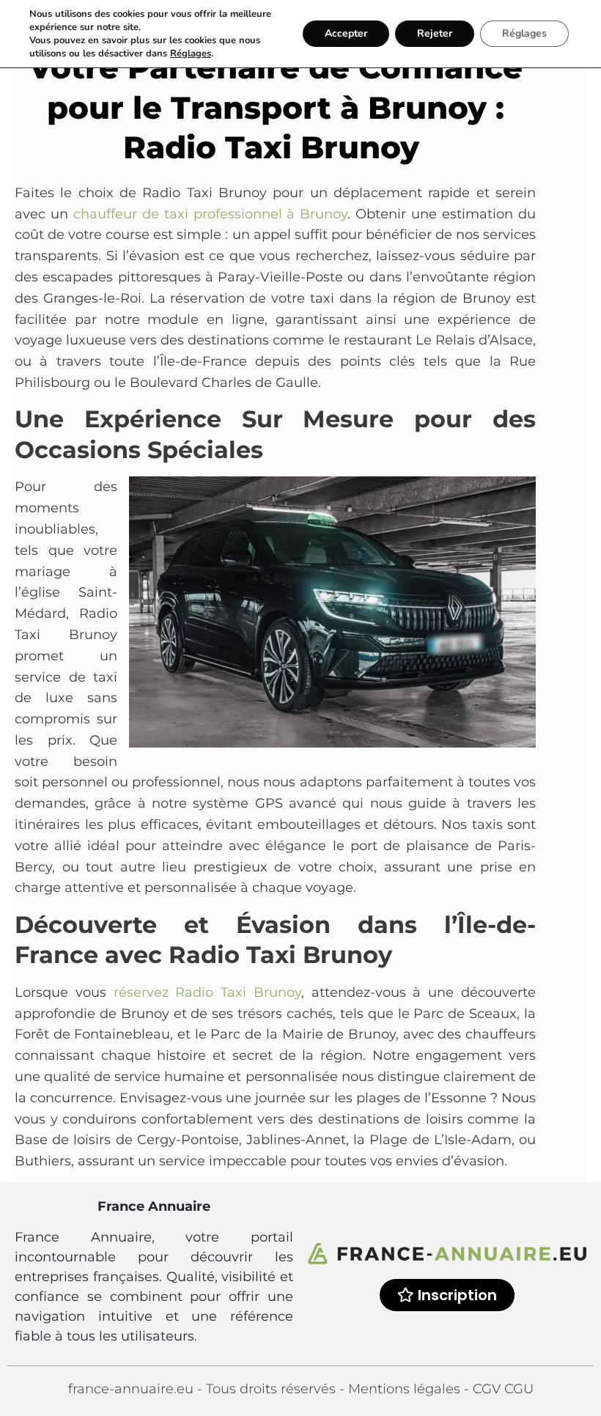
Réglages (190, 53)
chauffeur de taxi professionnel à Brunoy (210, 214)
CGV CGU (503, 1389)
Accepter (346, 33)
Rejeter (434, 33)
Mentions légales (406, 1389)
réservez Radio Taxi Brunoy (207, 992)
